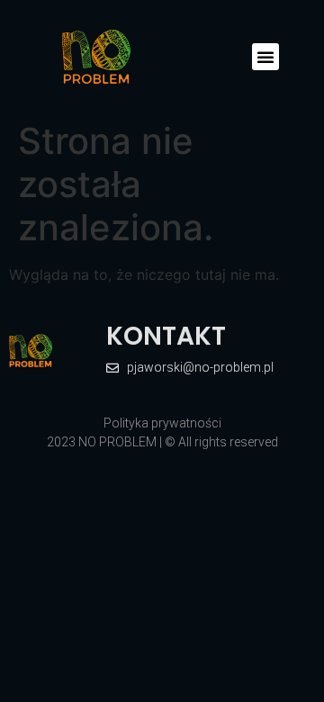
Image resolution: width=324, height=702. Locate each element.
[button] (265, 56)
